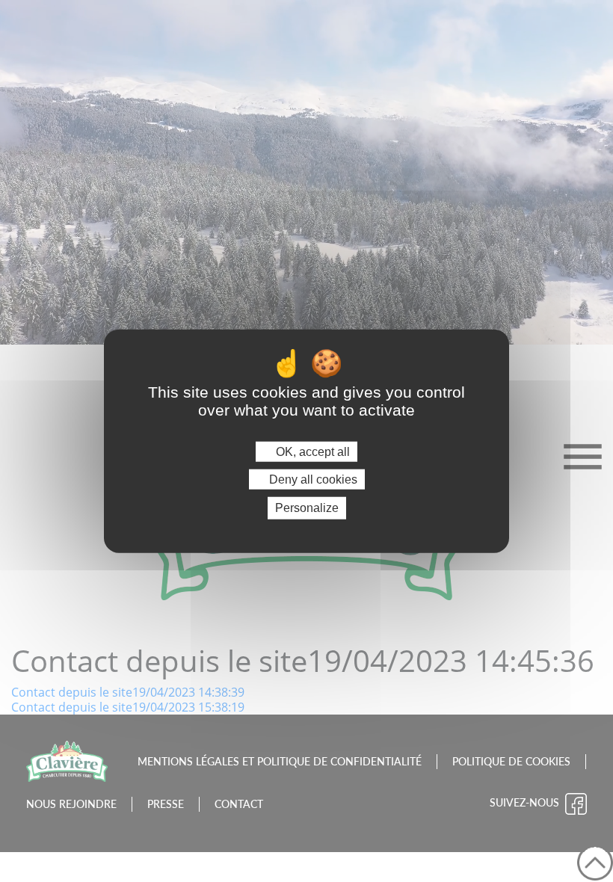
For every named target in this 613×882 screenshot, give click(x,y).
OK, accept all (311, 451)
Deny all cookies (311, 479)
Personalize (307, 508)
